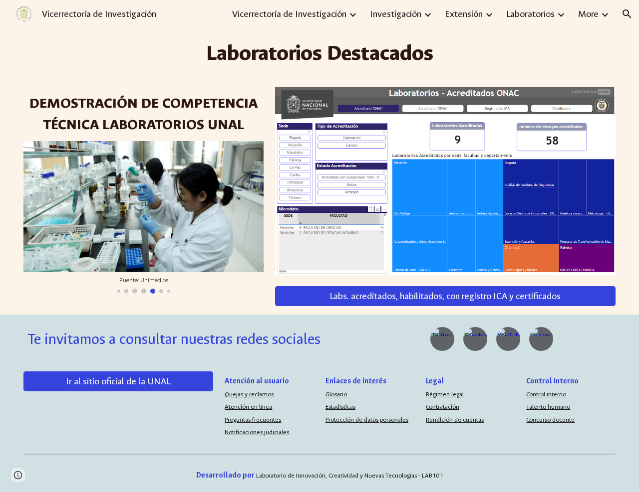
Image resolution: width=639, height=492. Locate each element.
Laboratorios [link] (530, 14)
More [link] (588, 14)
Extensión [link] (464, 14)
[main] (319, 53)
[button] (627, 14)
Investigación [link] (395, 14)
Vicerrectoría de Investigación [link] (289, 14)
